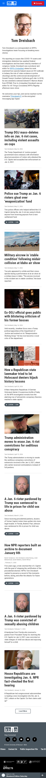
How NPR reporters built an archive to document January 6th (22, 549)
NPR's (17, 68)
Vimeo (2, 749)
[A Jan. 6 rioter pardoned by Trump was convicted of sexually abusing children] (21, 602)
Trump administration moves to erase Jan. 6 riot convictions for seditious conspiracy (21, 443)
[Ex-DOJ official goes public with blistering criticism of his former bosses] (21, 298)
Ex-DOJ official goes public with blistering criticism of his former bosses (22, 316)
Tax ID (43, 749)
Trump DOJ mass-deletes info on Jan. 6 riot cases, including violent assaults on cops (21, 138)
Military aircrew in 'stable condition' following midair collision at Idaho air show (22, 259)
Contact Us (12, 749)
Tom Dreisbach (9, 149)
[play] (3, 775)
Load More (23, 711)
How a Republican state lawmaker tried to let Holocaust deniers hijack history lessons (21, 375)
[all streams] (43, 775)
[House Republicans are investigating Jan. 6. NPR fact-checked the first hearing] (21, 660)
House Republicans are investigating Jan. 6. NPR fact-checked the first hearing (21, 679)
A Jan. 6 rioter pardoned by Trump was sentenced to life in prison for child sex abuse (22, 504)
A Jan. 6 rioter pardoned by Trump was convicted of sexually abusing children (22, 620)
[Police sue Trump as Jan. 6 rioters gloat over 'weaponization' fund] (21, 179)
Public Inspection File (29, 749)
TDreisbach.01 (16, 96)
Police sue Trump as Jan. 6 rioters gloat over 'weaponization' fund (22, 197)
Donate (39, 3)
